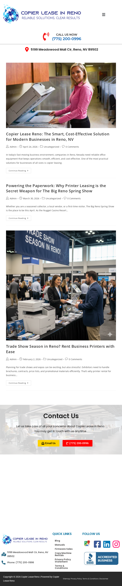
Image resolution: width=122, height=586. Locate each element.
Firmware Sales (64, 549)
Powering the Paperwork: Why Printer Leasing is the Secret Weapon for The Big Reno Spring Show (56, 188)
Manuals (60, 544)
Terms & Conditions (61, 567)
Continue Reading (20, 170)
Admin (13, 146)
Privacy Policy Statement (63, 560)
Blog (57, 540)
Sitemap (66, 579)
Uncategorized (51, 146)
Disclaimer (103, 579)
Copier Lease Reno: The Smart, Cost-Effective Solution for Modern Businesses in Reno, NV (57, 136)
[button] (103, 14)
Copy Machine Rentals (63, 554)
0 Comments (72, 146)
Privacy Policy (76, 579)
